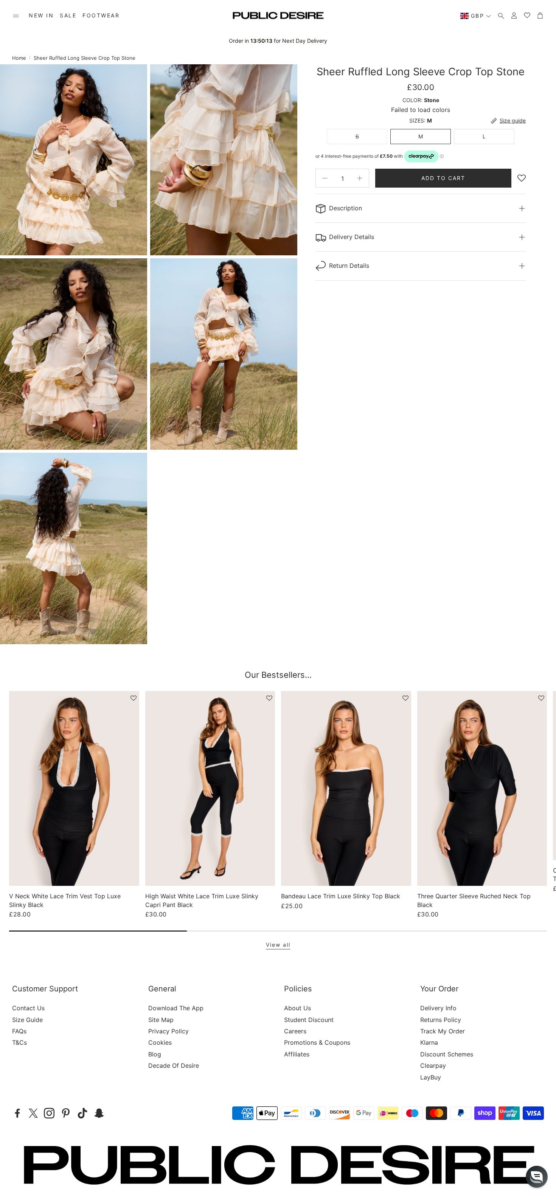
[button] (16, 16)
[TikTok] (82, 1113)
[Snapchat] (99, 1113)
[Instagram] (49, 1113)
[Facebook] (17, 1113)
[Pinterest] (66, 1113)
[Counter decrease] (325, 178)
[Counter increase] (360, 178)
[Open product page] (74, 788)
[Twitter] (33, 1113)
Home (19, 58)
